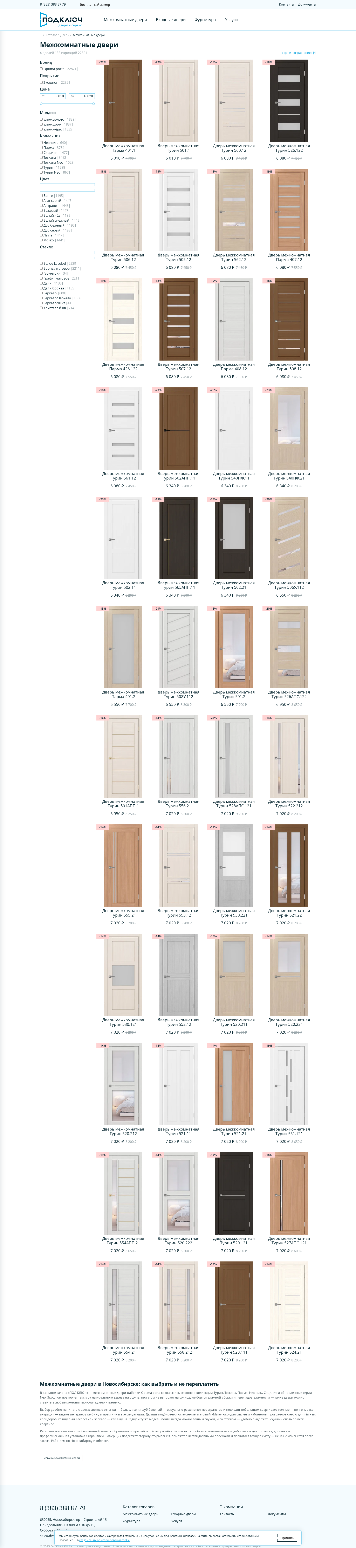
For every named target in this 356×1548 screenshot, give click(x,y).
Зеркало (55, 293)
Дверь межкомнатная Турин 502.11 (123, 585)
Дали (53, 283)
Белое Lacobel (60, 263)
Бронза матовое (62, 268)
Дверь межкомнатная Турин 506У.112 (289, 585)
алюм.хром (58, 124)
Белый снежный (62, 220)
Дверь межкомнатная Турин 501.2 (234, 694)
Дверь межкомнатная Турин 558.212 (178, 1350)
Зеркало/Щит (58, 303)
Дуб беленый (59, 225)
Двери (64, 35)
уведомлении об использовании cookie (104, 1540)
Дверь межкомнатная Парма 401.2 (123, 694)
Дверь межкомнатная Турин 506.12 (123, 257)
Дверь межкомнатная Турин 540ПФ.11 (234, 476)
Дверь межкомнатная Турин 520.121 (234, 1241)
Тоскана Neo (59, 162)
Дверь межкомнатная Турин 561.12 (123, 476)
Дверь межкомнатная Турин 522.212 (289, 804)
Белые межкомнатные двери (61, 1458)
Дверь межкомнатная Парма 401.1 (123, 148)
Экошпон (57, 82)
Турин (55, 167)
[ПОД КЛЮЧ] (41, 35)
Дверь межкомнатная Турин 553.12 (178, 913)
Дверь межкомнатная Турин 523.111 (234, 1350)
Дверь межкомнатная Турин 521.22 (289, 913)
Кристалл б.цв (59, 308)
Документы (307, 4)
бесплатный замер (95, 4)
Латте (53, 235)
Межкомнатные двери (125, 20)
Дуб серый (57, 230)
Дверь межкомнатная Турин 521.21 (234, 1131)
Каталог (51, 35)
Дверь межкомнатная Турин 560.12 (234, 148)
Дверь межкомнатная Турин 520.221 (289, 1022)
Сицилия (56, 152)
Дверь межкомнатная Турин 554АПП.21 (123, 1241)
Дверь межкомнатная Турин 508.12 (289, 366)
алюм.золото (59, 119)
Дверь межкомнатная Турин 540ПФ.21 (289, 476)
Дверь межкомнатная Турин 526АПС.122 (289, 694)
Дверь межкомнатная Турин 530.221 (234, 913)
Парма (54, 147)
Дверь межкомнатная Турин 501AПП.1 (123, 804)
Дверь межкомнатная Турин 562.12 (234, 257)
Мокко (54, 240)
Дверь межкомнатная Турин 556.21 (178, 804)
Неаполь (55, 142)
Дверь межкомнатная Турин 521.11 (178, 1131)
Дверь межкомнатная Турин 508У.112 (178, 694)
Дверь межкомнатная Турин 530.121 (123, 1022)
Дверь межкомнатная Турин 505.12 (178, 257)
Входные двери (171, 20)
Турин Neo (56, 172)
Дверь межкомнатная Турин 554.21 (123, 1350)
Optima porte (60, 69)
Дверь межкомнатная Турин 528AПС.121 (234, 804)
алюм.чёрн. (58, 129)
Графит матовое (62, 278)
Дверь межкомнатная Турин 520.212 (123, 1131)
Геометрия (56, 273)
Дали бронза (59, 288)
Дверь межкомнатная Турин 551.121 (289, 1131)
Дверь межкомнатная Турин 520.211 (234, 1022)
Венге (54, 195)
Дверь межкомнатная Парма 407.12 (289, 257)
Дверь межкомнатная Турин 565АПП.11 (178, 585)
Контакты (286, 4)
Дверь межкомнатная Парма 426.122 (123, 366)
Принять (287, 1538)
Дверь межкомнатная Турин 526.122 (289, 148)
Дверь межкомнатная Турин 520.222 (178, 1241)
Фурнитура (205, 20)
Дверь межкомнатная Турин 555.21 (123, 913)
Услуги (231, 20)
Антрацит (56, 205)
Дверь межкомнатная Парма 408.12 (234, 366)
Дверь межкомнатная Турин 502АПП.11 (178, 476)
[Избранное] (304, 19)
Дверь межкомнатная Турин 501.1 (178, 148)
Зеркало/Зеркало (63, 298)
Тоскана (55, 157)
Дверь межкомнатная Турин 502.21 (234, 585)
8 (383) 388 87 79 (53, 4)
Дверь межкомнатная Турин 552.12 (178, 1022)
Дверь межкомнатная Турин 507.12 (178, 366)
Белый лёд (57, 215)
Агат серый (58, 200)
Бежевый (56, 210)
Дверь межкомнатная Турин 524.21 (289, 1350)
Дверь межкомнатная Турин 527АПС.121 (289, 1241)
